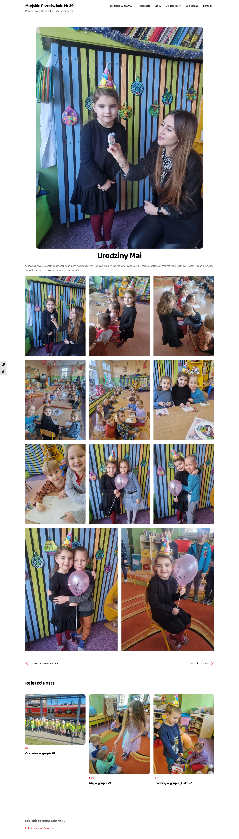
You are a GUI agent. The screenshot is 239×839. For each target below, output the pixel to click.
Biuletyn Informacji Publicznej (39, 828)
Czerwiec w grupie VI (40, 753)
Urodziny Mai (119, 256)
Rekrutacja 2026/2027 (120, 6)
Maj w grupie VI (100, 783)
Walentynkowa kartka (44, 663)
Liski (27, 748)
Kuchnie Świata (198, 663)
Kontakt (207, 6)
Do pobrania (192, 6)
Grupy (158, 6)
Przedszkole (143, 6)
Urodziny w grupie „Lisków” (173, 783)
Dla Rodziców (173, 6)
